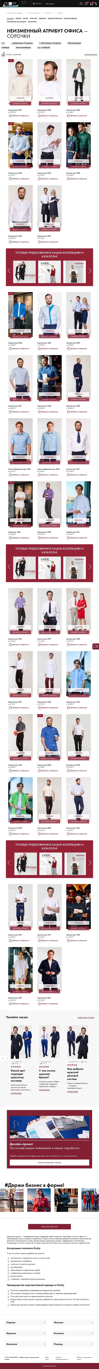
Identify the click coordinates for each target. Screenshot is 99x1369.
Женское (58, 1322)
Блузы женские (91, 55)
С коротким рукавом (50, 43)
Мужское (11, 1333)
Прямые (5, 47)
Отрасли (10, 1322)
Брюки (25, 18)
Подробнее (16, 1093)
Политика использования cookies (84, 1358)
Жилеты (18, 18)
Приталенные (74, 43)
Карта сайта (47, 1358)
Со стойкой (43, 47)
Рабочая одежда (70, 18)
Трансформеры (23, 47)
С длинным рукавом (22, 43)
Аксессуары (32, 22)
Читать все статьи (86, 1017)
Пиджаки (42, 18)
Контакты (50, 3)
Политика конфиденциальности (62, 1358)
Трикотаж (33, 18)
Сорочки (10, 18)
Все (3, 43)
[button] (9, 271)
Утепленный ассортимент (16, 22)
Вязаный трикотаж (55, 18)
